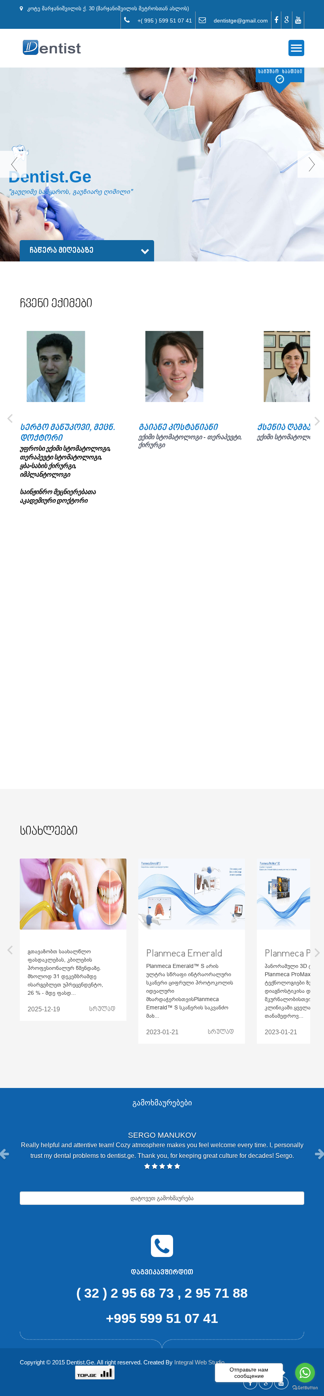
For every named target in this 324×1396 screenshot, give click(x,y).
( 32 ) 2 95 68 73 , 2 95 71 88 (162, 1292)
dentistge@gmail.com (237, 20)
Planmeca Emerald (184, 953)
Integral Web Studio (199, 1362)
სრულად (102, 1009)
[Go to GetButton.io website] (305, 1387)
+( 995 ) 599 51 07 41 (161, 20)
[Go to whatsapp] (305, 1373)
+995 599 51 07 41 (162, 1318)
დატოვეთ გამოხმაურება (162, 1198)
